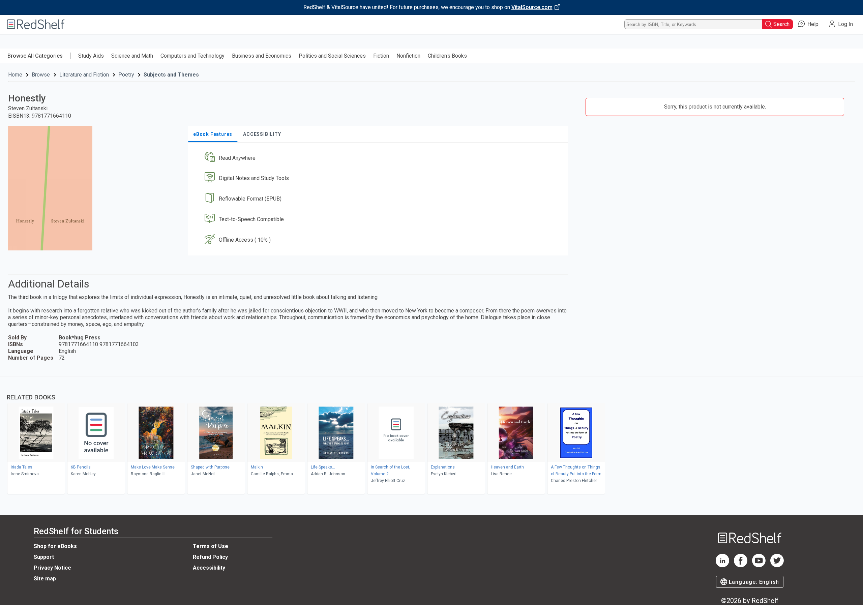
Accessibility (209, 568)
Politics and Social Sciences (332, 56)
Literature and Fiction (84, 74)
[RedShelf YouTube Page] (759, 565)
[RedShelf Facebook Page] (740, 565)
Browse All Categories (35, 56)
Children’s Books (447, 56)
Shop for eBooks (55, 546)
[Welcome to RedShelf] (35, 24)
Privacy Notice (52, 568)
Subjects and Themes (171, 74)
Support (44, 557)
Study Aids (91, 56)
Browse (41, 74)
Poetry (126, 74)
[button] (379, 158)
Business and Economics (261, 56)
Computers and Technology (192, 56)
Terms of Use (210, 546)
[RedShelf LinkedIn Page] (722, 565)
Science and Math (132, 56)
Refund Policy (210, 557)
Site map (45, 578)
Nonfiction (408, 56)
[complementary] (431, 436)
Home (15, 74)
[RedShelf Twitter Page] (777, 565)
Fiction (381, 56)
